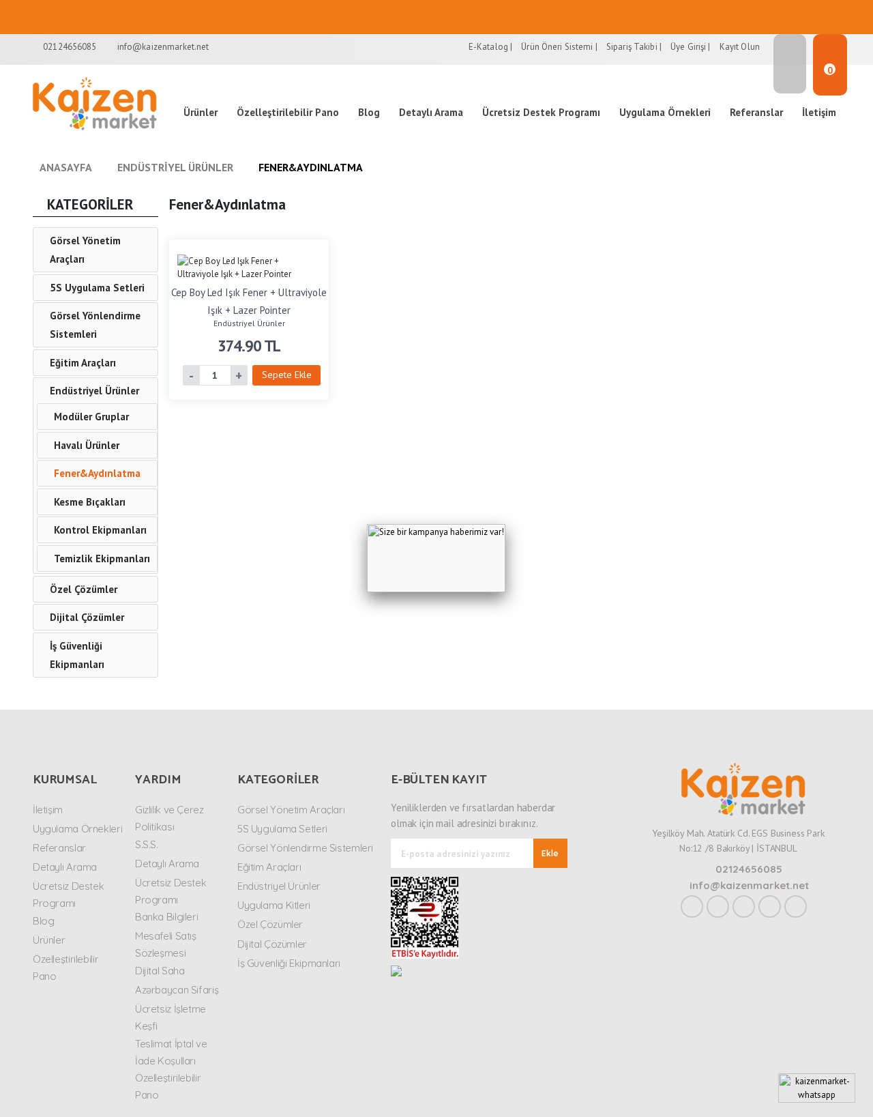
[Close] (505, 524)
